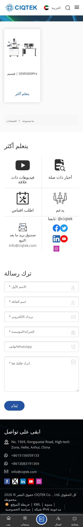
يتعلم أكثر (22, 93)
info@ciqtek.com (23, 245)
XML (37, 504)
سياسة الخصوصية (18, 509)
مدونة (48, 504)
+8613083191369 (25, 463)
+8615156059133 (25, 455)
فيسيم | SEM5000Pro (22, 73)
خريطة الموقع (20, 504)
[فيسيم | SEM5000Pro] (22, 47)
